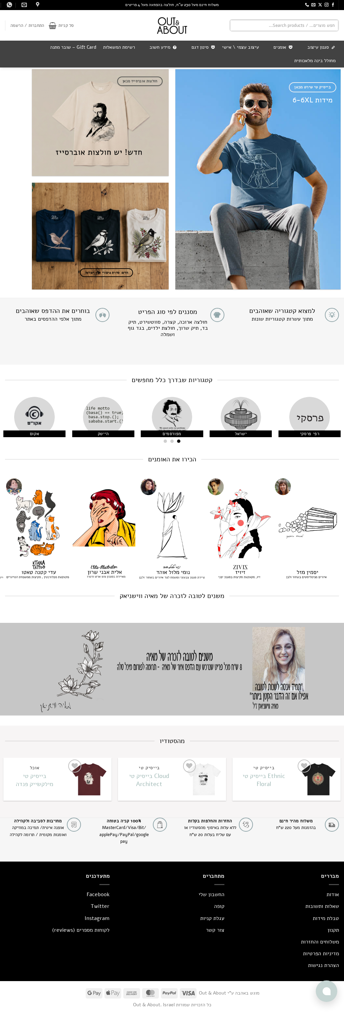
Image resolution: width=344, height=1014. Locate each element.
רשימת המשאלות (119, 47)
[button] (61, 25)
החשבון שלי (211, 894)
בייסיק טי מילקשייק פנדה (34, 780)
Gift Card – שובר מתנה (73, 47)
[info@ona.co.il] (23, 5)
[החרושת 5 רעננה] (36, 5)
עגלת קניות (212, 918)
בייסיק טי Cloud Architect (149, 780)
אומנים (279, 47)
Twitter (100, 906)
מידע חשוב (159, 47)
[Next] (10, 422)
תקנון (333, 930)
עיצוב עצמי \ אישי (240, 47)
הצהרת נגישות (323, 965)
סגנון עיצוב (318, 47)
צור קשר (215, 930)
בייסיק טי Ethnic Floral (264, 780)
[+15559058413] (8, 5)
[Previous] (328, 422)
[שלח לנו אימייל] (313, 5)
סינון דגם (200, 47)
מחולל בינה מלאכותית (315, 60)
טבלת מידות (326, 918)
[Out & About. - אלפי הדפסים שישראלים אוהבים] (172, 25)
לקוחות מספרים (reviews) (81, 930)
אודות (333, 894)
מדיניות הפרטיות (321, 953)
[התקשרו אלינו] (307, 5)
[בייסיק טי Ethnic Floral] (318, 779)
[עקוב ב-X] (320, 5)
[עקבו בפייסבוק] (333, 5)
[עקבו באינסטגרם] (327, 5)
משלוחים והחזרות (320, 942)
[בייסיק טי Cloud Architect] (203, 779)
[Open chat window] (326, 991)
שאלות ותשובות (322, 906)
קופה (219, 906)
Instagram (97, 918)
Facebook (98, 894)
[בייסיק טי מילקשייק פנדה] (88, 779)
